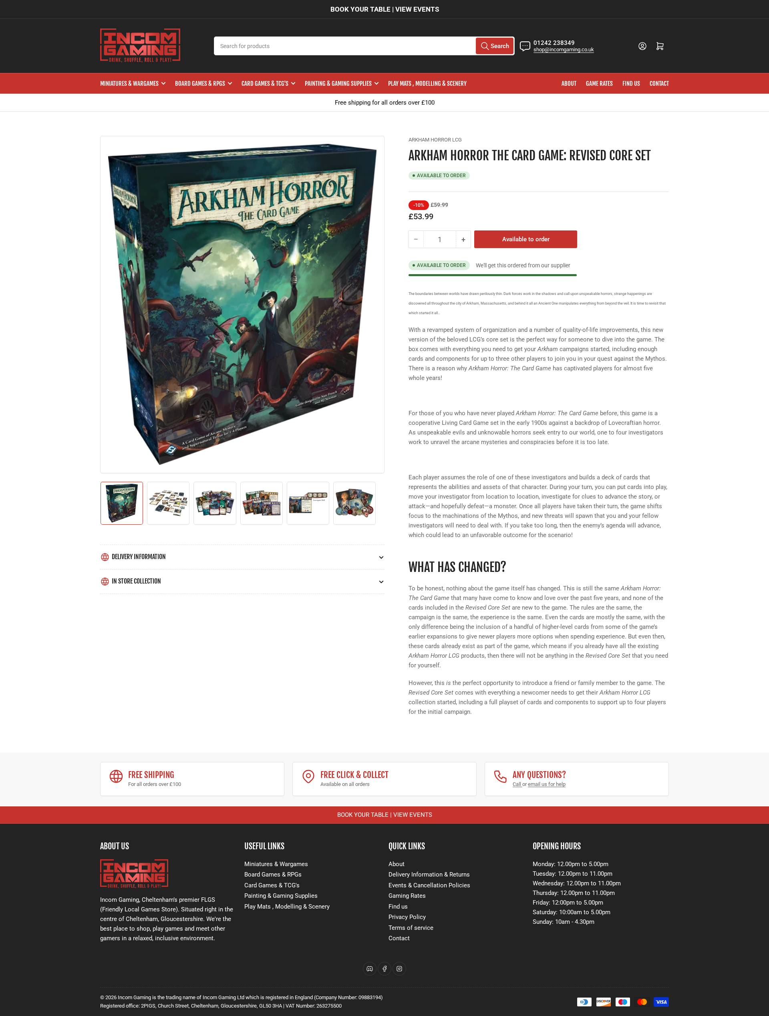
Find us (631, 83)
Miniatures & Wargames (129, 83)
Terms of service (411, 927)
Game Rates (599, 83)
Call (517, 784)
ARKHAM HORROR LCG (435, 140)
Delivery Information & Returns (429, 874)
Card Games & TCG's (265, 83)
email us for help (547, 784)
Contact (659, 83)
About (569, 83)
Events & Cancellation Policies (429, 885)
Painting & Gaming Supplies (338, 83)
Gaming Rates (407, 895)
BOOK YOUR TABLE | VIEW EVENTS (384, 9)
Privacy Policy (407, 917)
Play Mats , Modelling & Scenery (427, 83)
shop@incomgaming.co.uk (563, 49)
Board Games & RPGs (200, 83)
